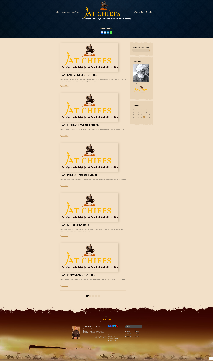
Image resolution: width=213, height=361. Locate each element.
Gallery (137, 330)
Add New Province (113, 334)
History (137, 333)
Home (128, 330)
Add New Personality (113, 338)
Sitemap (137, 336)
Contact (129, 337)
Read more (65, 85)
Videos (137, 331)
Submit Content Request (114, 331)
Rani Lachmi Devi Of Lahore (78, 75)
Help (137, 334)
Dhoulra (104, 337)
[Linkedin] (108, 32)
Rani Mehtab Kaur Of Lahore (79, 125)
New (128, 334)
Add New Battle (112, 341)
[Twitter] (105, 32)
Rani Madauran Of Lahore (77, 275)
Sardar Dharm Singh (138, 94)
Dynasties (129, 333)
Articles (129, 336)
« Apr (133, 120)
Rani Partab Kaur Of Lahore (78, 175)
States (128, 331)
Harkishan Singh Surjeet (139, 83)
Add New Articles (113, 336)
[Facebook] (102, 32)
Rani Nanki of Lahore (74, 225)
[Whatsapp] (111, 32)
